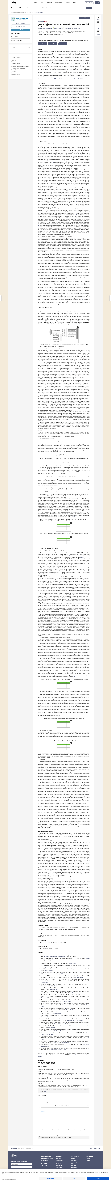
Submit (97, 2)
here (45, 1091)
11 (76, 214)
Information (49, 2)
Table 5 (65, 738)
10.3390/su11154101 (38, 12)
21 (73, 313)
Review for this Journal (20, 26)
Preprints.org (74, 1162)
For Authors (58, 1158)
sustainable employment (62, 78)
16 (49, 247)
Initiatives (68, 2)
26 (69, 555)
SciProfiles (73, 1165)
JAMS (72, 1169)
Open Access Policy (45, 1162)
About (74, 2)
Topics (41, 2)
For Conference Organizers (62, 1169)
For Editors (58, 1162)
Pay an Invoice (44, 1160)
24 (61, 435)
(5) (88, 489)
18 (77, 295)
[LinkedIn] (44, 1063)
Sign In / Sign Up (89, 2)
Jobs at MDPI (44, 1165)
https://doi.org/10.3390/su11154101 (61, 38)
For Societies (59, 1167)
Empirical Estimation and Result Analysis (20, 66)
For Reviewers (59, 1160)
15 (38, 241)
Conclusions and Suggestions (18, 68)
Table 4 (57, 714)
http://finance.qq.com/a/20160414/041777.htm (54, 956)
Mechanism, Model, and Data (18, 65)
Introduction (14, 61)
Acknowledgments (16, 72)
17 (88, 260)
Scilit (52, 960)
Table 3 (74, 676)
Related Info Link (15, 37)
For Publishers (59, 1165)
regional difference (73, 78)
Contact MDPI (44, 1163)
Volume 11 (25, 12)
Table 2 (73, 516)
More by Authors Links (16, 40)
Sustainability (19, 12)
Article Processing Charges (47, 1158)
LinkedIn (88, 1158)
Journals (35, 2)
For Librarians (59, 1163)
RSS (91, 1148)
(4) (88, 476)
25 (68, 435)
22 (71, 371)
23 (63, 426)
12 (67, 217)
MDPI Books (73, 1160)
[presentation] (61, 441)
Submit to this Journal (20, 23)
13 (38, 225)
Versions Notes (63, 43)
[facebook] (47, 1063)
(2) (88, 454)
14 (74, 239)
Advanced (96, 7)
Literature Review (16, 63)
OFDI (55, 78)
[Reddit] (52, 1063)
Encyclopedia (74, 1167)
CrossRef (47, 960)
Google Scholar (72, 963)
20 (82, 299)
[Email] (39, 1063)
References (14, 76)
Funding (14, 71)
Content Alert (97, 1148)
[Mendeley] (54, 1063)
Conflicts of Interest (16, 74)
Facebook (88, 1160)
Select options (15, 1164)
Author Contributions (16, 69)
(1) (88, 441)
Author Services (59, 2)
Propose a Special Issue (21, 29)
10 (82, 208)
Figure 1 (78, 324)
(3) (88, 462)
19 (86, 295)
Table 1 (67, 513)
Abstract (14, 60)
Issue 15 (31, 12)
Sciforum (73, 1158)
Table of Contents (16, 57)
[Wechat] (49, 1063)
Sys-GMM (80, 78)
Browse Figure (53, 43)
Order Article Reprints (84, 18)
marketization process (48, 78)
